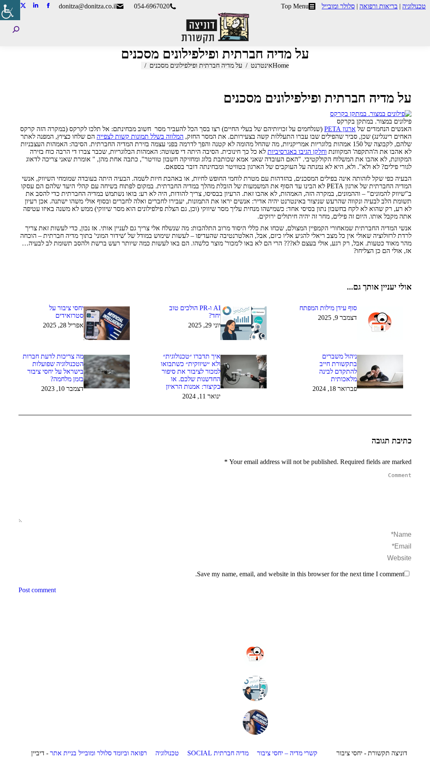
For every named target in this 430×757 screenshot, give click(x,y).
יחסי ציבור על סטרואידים (66, 311)
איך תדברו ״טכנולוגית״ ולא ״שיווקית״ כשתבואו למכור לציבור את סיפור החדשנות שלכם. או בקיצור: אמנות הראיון (190, 371)
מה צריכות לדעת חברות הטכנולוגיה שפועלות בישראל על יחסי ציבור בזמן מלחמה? (53, 367)
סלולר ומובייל (338, 6)
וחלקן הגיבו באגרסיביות (297, 151)
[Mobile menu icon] (417, 29)
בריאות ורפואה (378, 6)
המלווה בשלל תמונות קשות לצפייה (140, 136)
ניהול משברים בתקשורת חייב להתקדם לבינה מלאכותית (338, 367)
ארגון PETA (340, 128)
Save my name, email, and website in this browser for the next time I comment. (299, 574)
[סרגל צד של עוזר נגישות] (10, 10)
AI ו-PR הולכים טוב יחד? (194, 311)
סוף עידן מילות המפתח (328, 307)
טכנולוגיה (414, 6)
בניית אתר (63, 753)
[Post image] (380, 323)
